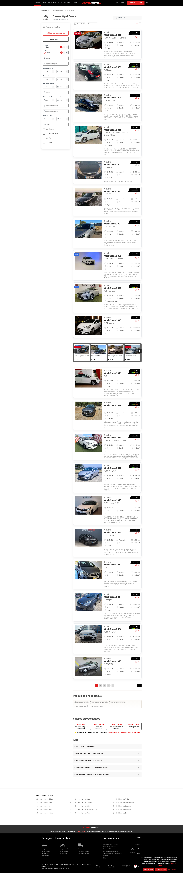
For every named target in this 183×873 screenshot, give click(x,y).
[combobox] (56, 58)
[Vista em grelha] (140, 23)
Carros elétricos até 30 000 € (99, 702)
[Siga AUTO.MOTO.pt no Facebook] (135, 866)
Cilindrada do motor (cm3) (52, 97)
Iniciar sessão (120, 3)
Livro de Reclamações (111, 866)
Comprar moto (64, 849)
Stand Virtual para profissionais (112, 853)
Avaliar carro (45, 855)
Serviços (67, 3)
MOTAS (44, 3)
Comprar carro (45, 849)
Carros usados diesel (81, 706)
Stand (60, 3)
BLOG (75, 3)
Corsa (73, 10)
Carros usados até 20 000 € (117, 702)
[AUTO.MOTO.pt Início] (91, 3)
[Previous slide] (75, 351)
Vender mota (63, 853)
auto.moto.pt (45, 10)
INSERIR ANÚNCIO (136, 3)
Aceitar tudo (148, 869)
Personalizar (172, 869)
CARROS (37, 3)
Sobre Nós (138, 844)
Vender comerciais (83, 853)
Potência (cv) (47, 115)
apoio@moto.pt (45, 866)
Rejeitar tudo (161, 869)
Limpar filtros (56, 39)
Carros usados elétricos (96, 706)
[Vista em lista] (137, 23)
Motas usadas (64, 851)
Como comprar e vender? (111, 844)
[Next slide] (140, 351)
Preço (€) (46, 76)
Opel (66, 10)
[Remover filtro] (84, 23)
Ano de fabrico (48, 68)
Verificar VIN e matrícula (110, 849)
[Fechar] (180, 858)
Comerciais (52, 3)
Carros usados (58, 10)
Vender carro (45, 853)
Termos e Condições (98, 866)
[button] (139, 685)
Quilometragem (48, 83)
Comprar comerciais (84, 849)
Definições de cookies (126, 866)
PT (147, 2)
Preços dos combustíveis (110, 851)
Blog (104, 858)
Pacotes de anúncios (109, 846)
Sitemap (106, 855)
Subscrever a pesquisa (57, 33)
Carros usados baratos (81, 702)
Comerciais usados (83, 851)
